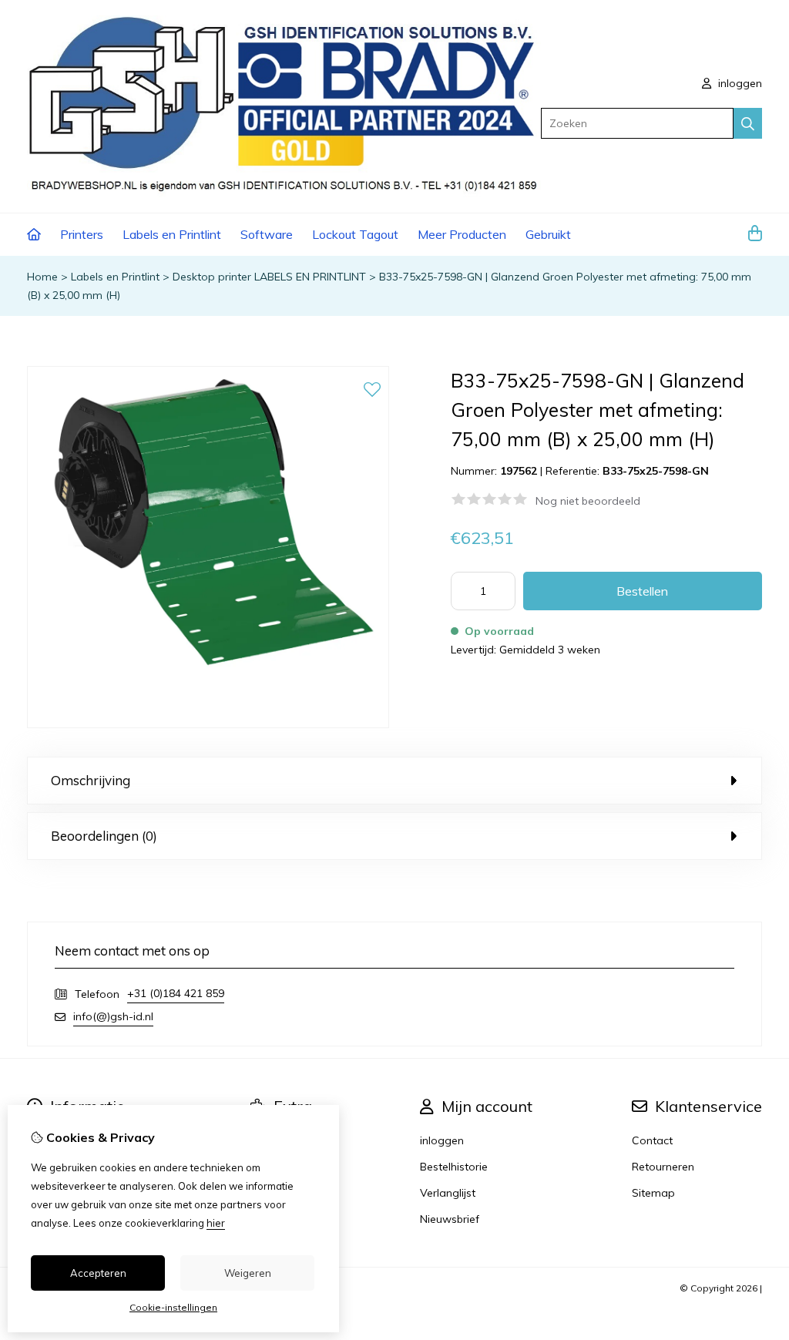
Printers (81, 234)
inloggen (738, 83)
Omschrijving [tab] (90, 780)
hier (215, 1223)
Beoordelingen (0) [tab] (104, 836)
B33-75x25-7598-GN (656, 471)
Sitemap (653, 1193)
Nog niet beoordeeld (588, 501)
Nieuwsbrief (449, 1219)
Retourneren (663, 1167)
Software (266, 234)
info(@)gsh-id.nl (113, 1016)
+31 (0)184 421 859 (175, 993)
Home (42, 277)
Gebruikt (548, 234)
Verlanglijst (447, 1193)
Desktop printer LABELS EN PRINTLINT (269, 277)
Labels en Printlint (172, 234)
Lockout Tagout (355, 234)
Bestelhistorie (454, 1167)
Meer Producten (462, 234)
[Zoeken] (748, 123)
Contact (652, 1140)
